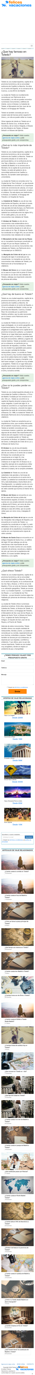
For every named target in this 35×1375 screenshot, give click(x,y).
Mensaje (3, 674)
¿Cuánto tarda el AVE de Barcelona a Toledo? (17, 1223)
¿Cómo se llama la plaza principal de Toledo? (16, 922)
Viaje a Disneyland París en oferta (13, 801)
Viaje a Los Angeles (9, 715)
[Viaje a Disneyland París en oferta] (17, 792)
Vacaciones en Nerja (9, 737)
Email (3, 661)
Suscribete (29, 837)
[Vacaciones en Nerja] (17, 731)
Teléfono (3, 668)
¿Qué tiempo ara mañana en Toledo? (16, 947)
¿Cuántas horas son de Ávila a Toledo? (17, 995)
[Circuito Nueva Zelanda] (17, 772)
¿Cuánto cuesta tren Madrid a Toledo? (17, 971)
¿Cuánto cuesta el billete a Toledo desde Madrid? (15, 1020)
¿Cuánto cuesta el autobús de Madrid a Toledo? (17, 1274)
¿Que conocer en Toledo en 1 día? (16, 1071)
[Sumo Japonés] (17, 815)
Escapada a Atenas (9, 758)
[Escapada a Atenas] (17, 752)
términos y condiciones (21, 687)
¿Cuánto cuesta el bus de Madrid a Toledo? (16, 896)
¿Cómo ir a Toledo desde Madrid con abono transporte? (16, 1301)
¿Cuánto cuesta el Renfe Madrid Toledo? (15, 1197)
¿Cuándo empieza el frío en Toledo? (16, 1326)
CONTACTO (30, 1364)
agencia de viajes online (10, 137)
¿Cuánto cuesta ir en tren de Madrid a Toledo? (17, 1120)
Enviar (17, 691)
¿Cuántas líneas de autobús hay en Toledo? (16, 1046)
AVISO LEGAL (21, 1364)
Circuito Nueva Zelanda (10, 779)
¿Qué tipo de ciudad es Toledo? (15, 1095)
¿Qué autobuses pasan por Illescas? (16, 1171)
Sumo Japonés (8, 822)
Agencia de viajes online (8, 1364)
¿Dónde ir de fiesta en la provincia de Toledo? (16, 1249)
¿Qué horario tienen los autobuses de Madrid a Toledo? (17, 1351)
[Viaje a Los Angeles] (17, 707)
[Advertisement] (17, 25)
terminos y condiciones (16, 840)
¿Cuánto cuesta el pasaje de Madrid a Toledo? (17, 1146)
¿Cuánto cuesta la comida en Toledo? (17, 871)
